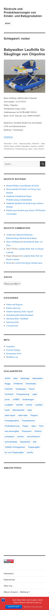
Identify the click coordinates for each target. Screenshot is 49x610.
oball (29, 410)
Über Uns (8, 585)
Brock (8, 262)
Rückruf (41, 149)
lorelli (7, 410)
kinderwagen (28, 399)
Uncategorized (12, 325)
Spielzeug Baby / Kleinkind (29, 143)
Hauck (32, 388)
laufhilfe (41, 146)
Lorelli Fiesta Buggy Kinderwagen (28, 262)
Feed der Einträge (13, 350)
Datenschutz (9, 579)
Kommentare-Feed (13, 353)
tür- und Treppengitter (14, 452)
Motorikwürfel (18, 410)
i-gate (34, 394)
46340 (7, 378)
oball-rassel (10, 415)
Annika (9, 234)
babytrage (25, 378)
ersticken (9, 388)
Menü (7, 23)
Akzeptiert (13, 607)
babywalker (25, 146)
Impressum (9, 573)
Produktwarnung (21, 149)
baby (15, 378)
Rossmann (27, 431)
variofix (30, 452)
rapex (30, 149)
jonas (7, 399)
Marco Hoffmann (13, 241)
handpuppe (21, 388)
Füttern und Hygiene (14, 304)
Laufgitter (9, 404)
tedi (34, 441)
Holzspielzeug (22, 394)
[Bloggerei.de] (24, 560)
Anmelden (10, 346)
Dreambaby (31, 383)
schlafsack (9, 436)
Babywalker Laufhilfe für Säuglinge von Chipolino (24, 51)
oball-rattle (23, 415)
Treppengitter (34, 447)
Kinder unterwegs (13, 308)
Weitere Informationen (33, 607)
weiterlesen (8, 136)
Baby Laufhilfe (15, 146)
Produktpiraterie (12, 420)
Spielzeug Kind (12, 322)
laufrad (29, 404)
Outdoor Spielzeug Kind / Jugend (19, 311)
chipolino (34, 146)
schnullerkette (11, 441)
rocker (35, 149)
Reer (41, 425)
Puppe (25, 425)
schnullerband (33, 436)
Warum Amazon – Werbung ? (17, 591)
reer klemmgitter (12, 431)
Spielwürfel (25, 441)
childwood (18, 383)
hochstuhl (9, 394)
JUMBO (16, 399)
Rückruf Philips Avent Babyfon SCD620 (22, 185)
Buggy (8, 383)
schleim (20, 436)
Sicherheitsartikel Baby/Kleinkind (19, 315)
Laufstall (38, 404)
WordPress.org (12, 357)
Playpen (34, 415)
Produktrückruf (9, 149)
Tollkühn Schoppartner (15, 447)
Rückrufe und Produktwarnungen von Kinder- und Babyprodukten (23, 12)
